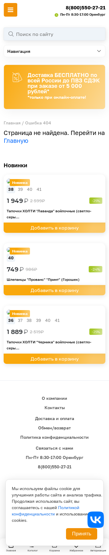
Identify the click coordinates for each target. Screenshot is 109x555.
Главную (16, 140)
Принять (81, 533)
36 (11, 320)
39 (20, 189)
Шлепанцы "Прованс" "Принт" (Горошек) (43, 279)
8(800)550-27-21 (85, 8)
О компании (54, 398)
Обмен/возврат (54, 427)
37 (20, 320)
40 (29, 189)
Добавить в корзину (55, 228)
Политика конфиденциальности (54, 437)
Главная (12, 122)
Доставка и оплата (54, 418)
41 (39, 189)
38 (11, 189)
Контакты (55, 407)
